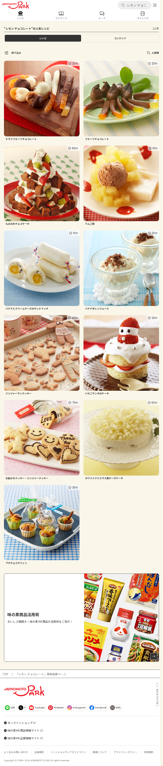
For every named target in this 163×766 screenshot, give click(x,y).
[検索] (122, 5)
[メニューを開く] (154, 5)
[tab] (120, 38)
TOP (5, 674)
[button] (134, 5)
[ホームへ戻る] (15, 5)
